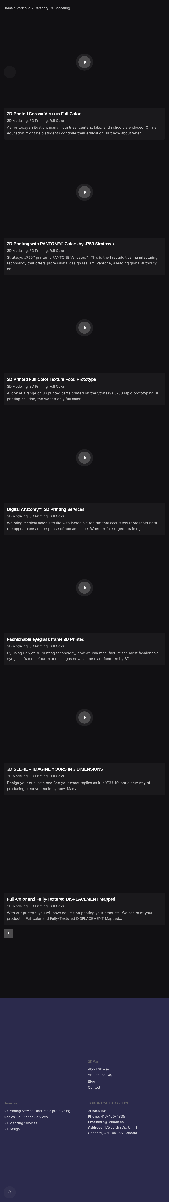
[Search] (10, 1192)
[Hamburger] (10, 72)
